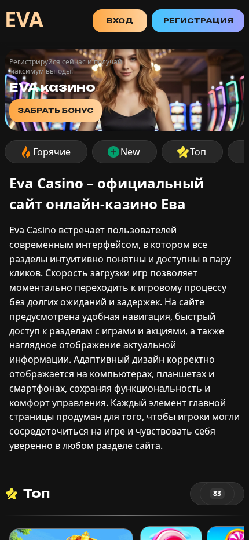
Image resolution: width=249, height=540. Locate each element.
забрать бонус (55, 110)
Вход (120, 20)
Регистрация (198, 20)
